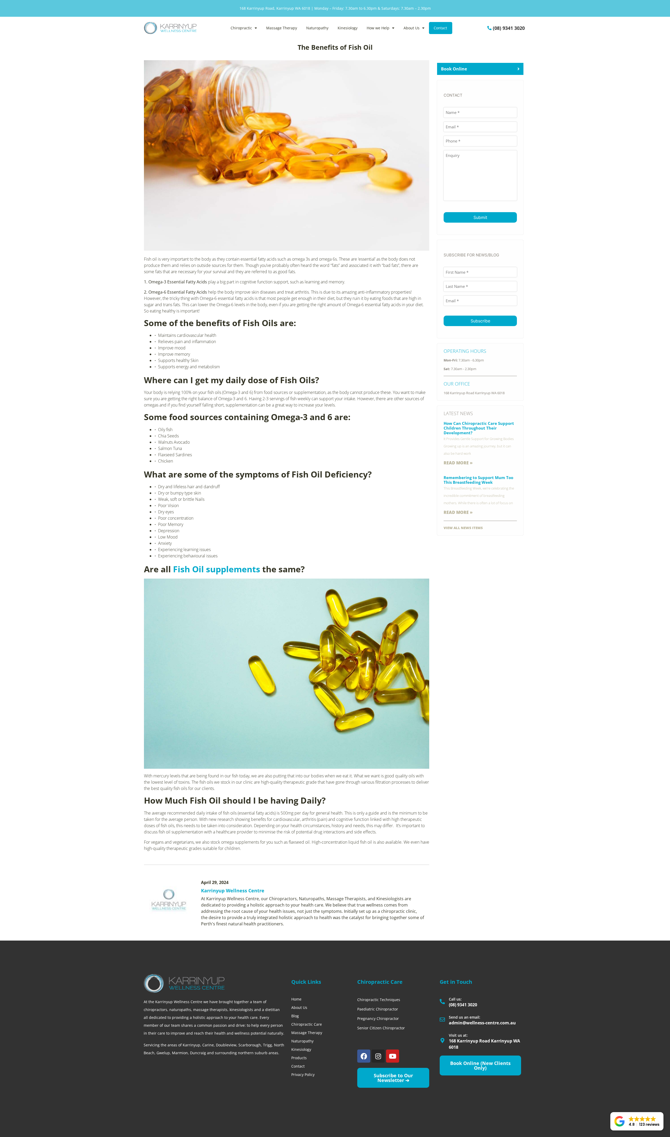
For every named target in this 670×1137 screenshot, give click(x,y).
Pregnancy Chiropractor (378, 1018)
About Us (412, 27)
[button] (636, 1121)
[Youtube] (392, 1056)
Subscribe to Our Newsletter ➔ (393, 1077)
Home (296, 999)
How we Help (378, 27)
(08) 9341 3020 (509, 28)
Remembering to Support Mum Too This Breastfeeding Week (478, 480)
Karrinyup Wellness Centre (232, 890)
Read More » (458, 463)
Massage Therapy (281, 27)
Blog (295, 1015)
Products (299, 1057)
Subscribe (480, 320)
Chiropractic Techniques (378, 999)
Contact (440, 27)
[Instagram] (378, 1056)
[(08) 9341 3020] (489, 28)
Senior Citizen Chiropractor (381, 1027)
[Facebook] (363, 1056)
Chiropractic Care (306, 1024)
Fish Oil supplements (216, 569)
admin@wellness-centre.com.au (482, 1023)
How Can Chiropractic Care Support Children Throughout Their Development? (479, 428)
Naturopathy (317, 27)
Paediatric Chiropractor (377, 1009)
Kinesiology (348, 27)
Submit (480, 217)
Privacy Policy (303, 1074)
